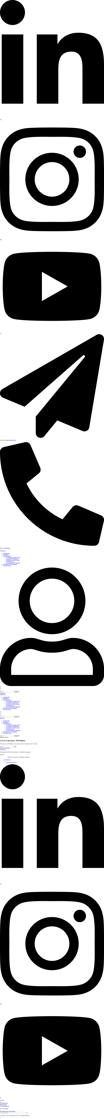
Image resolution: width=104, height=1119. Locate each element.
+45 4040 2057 (6, 548)
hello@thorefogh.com (10, 440)
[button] (52, 60)
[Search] (15, 746)
